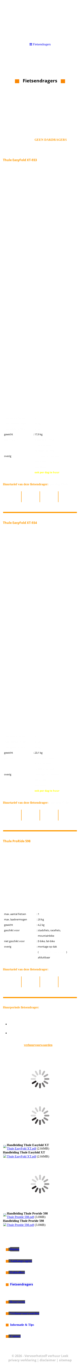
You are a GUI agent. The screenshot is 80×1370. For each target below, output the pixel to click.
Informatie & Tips (22, 1324)
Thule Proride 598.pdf (20, 1217)
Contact (15, 1336)
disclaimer (48, 1360)
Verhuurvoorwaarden (24, 1313)
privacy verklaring (22, 1360)
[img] (40, 19)
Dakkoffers (17, 1272)
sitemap (65, 1360)
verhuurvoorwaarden (38, 1045)
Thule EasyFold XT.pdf (21, 1148)
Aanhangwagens (21, 1261)
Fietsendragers (21, 1284)
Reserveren (17, 1301)
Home (14, 1249)
